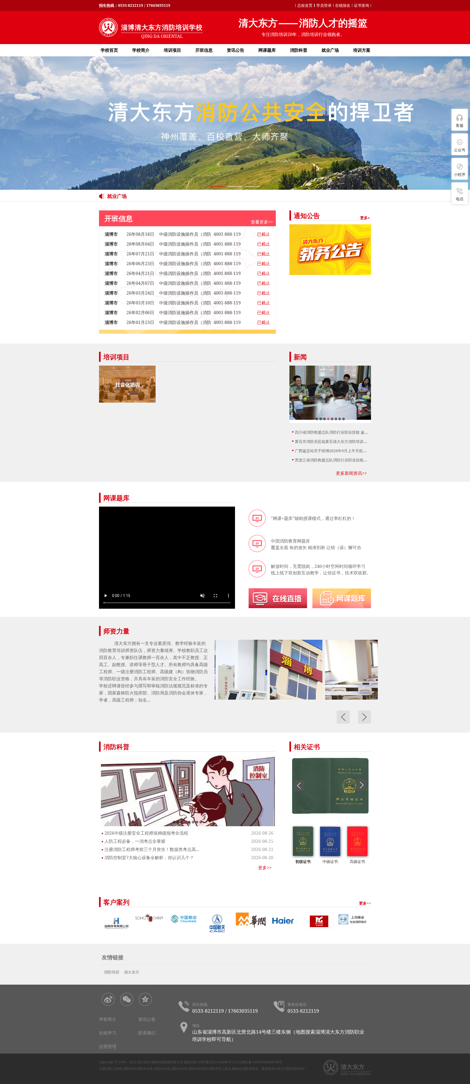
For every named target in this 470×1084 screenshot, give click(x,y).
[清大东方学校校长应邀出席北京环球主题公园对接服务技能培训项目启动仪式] (330, 393)
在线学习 (107, 1033)
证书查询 (361, 5)
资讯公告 (235, 50)
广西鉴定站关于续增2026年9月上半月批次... (332, 450)
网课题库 (267, 50)
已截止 (263, 234)
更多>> (265, 868)
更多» (365, 217)
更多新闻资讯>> (351, 473)
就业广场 (330, 50)
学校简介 (141, 50)
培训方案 (361, 50)
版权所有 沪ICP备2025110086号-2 (209, 1062)
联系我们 (147, 1033)
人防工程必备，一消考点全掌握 (134, 841)
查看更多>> (262, 222)
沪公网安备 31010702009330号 (258, 1062)
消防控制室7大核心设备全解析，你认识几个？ (149, 858)
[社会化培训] (127, 384)
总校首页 (305, 5)
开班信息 (204, 50)
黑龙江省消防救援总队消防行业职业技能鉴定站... (336, 460)
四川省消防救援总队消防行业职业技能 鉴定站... (335, 432)
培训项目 (172, 50)
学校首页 (109, 50)
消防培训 (111, 972)
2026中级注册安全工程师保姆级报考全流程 (146, 833)
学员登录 (324, 5)
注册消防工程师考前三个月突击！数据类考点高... (151, 849)
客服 (459, 125)
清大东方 (131, 972)
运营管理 (107, 1046)
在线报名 (342, 5)
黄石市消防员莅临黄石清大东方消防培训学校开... (336, 441)
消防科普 (298, 50)
